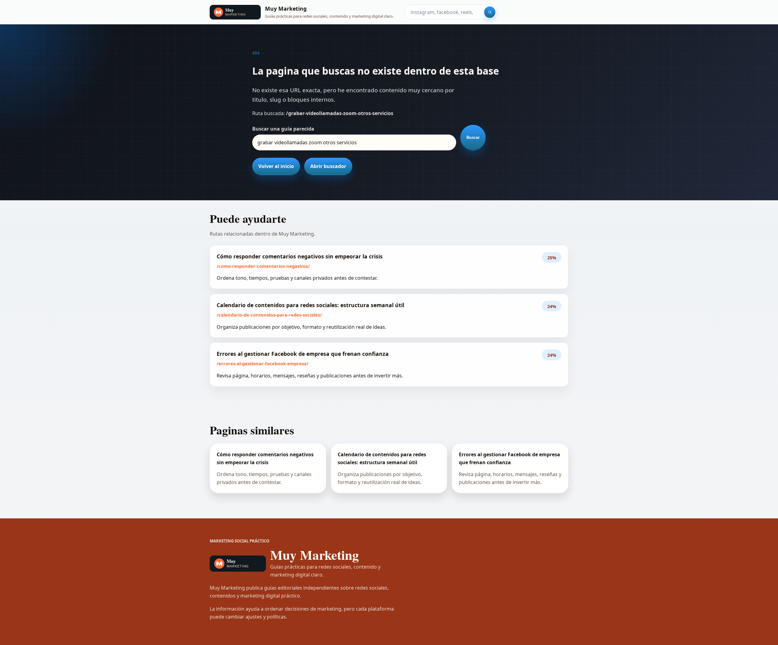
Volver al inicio (276, 166)
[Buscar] (490, 12)
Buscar (473, 137)
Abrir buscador (328, 166)
